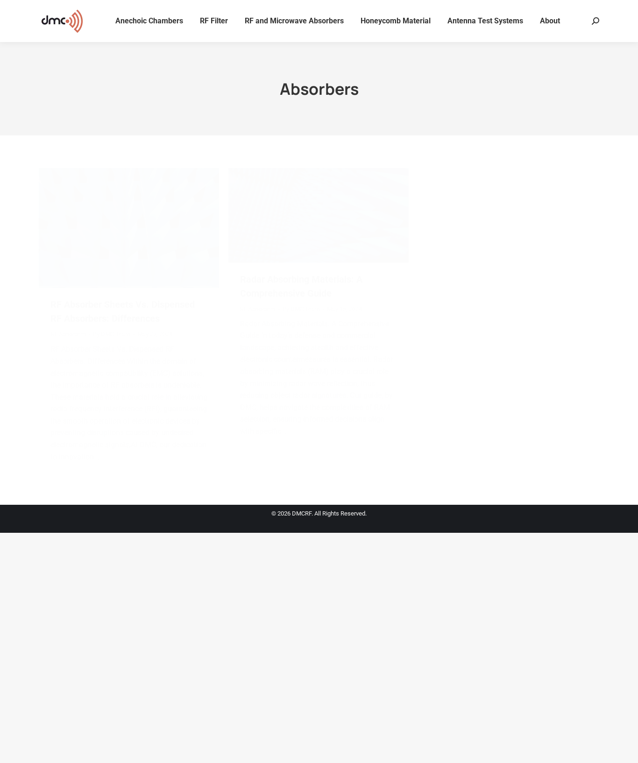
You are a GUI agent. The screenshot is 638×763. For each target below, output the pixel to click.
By (111, 334)
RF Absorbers (68, 334)
